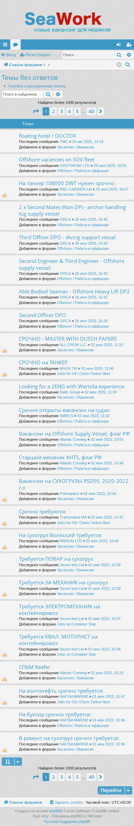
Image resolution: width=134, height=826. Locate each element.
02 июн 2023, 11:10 (107, 345)
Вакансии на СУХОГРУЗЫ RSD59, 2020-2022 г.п (74, 484)
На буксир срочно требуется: (55, 714)
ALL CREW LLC (73, 345)
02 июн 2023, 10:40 (102, 541)
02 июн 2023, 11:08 (97, 368)
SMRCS (66, 416)
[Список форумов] (67, 22)
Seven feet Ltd (72, 565)
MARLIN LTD (71, 541)
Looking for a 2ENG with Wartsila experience (71, 386)
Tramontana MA (73, 517)
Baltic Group (70, 392)
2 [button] (53, 111)
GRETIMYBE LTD (75, 165)
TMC (64, 141)
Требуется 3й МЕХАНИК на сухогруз (63, 582)
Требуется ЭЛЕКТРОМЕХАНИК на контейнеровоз (59, 609)
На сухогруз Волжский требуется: (60, 535)
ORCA (65, 219)
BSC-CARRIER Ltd (76, 189)
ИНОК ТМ (68, 368)
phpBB (54, 811)
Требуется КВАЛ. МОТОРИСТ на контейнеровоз (58, 639)
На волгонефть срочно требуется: (61, 690)
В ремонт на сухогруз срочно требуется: (69, 737)
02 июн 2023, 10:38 (104, 565)
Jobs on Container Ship (76, 624)
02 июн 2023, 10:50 (107, 439)
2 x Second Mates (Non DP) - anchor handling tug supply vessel (72, 210)
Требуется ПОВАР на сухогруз (56, 558)
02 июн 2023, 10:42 (107, 517)
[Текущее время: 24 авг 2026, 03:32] (119, 65)
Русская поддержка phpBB (67, 821)
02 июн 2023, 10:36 (104, 649)
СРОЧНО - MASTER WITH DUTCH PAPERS (68, 338)
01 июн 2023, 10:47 (108, 696)
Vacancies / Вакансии (75, 147)
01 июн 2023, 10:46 (108, 720)
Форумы (17, 46)
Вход (11, 54)
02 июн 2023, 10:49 (107, 463)
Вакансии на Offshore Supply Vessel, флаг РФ (74, 433)
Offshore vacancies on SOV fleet (56, 159)
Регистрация (38, 54)
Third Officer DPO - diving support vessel (67, 237)
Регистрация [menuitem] (130, 46)
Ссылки (6, 46)
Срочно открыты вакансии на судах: (65, 409)
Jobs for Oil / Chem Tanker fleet (83, 374)
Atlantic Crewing (73, 439)
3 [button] (61, 111)
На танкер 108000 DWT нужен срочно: (67, 183)
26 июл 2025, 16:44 (91, 243)
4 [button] (69, 111)
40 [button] (91, 111)
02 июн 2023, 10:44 (99, 493)
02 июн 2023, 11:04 (101, 392)
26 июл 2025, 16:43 (91, 273)
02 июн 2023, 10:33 (107, 673)
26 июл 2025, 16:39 (91, 321)
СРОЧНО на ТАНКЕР (43, 362)
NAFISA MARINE (74, 696)
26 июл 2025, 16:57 (112, 189)
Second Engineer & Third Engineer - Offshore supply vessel (71, 264)
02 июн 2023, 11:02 (93, 416)
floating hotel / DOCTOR (47, 135)
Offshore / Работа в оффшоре (83, 171)
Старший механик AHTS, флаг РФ (60, 457)
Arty (45, 816)
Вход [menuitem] (120, 46)
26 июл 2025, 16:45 (91, 219)
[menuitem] (128, 65)
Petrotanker (69, 493)
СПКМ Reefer (34, 667)
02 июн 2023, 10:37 (104, 619)
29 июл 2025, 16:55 (110, 165)
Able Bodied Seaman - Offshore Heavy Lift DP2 (74, 291)
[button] (36, 111)
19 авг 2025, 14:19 (87, 141)
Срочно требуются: (42, 511)
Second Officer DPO (42, 315)
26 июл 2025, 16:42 (91, 297)
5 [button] (77, 111)
